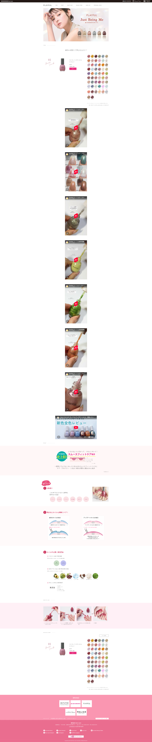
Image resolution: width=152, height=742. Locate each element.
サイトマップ (46, 718)
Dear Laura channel (78, 736)
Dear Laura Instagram (49, 732)
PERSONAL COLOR (98, 5)
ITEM (56, 5)
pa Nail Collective (61, 730)
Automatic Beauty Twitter (98, 730)
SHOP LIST (88, 5)
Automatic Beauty (48, 730)
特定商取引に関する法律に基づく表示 (58, 718)
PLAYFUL (47, 5)
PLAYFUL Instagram (75, 732)
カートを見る (104, 635)
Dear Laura (84, 730)
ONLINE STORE (79, 5)
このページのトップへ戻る (103, 718)
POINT (62, 5)
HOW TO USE (69, 5)
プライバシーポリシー (72, 718)
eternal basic (74, 730)
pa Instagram (61, 732)
